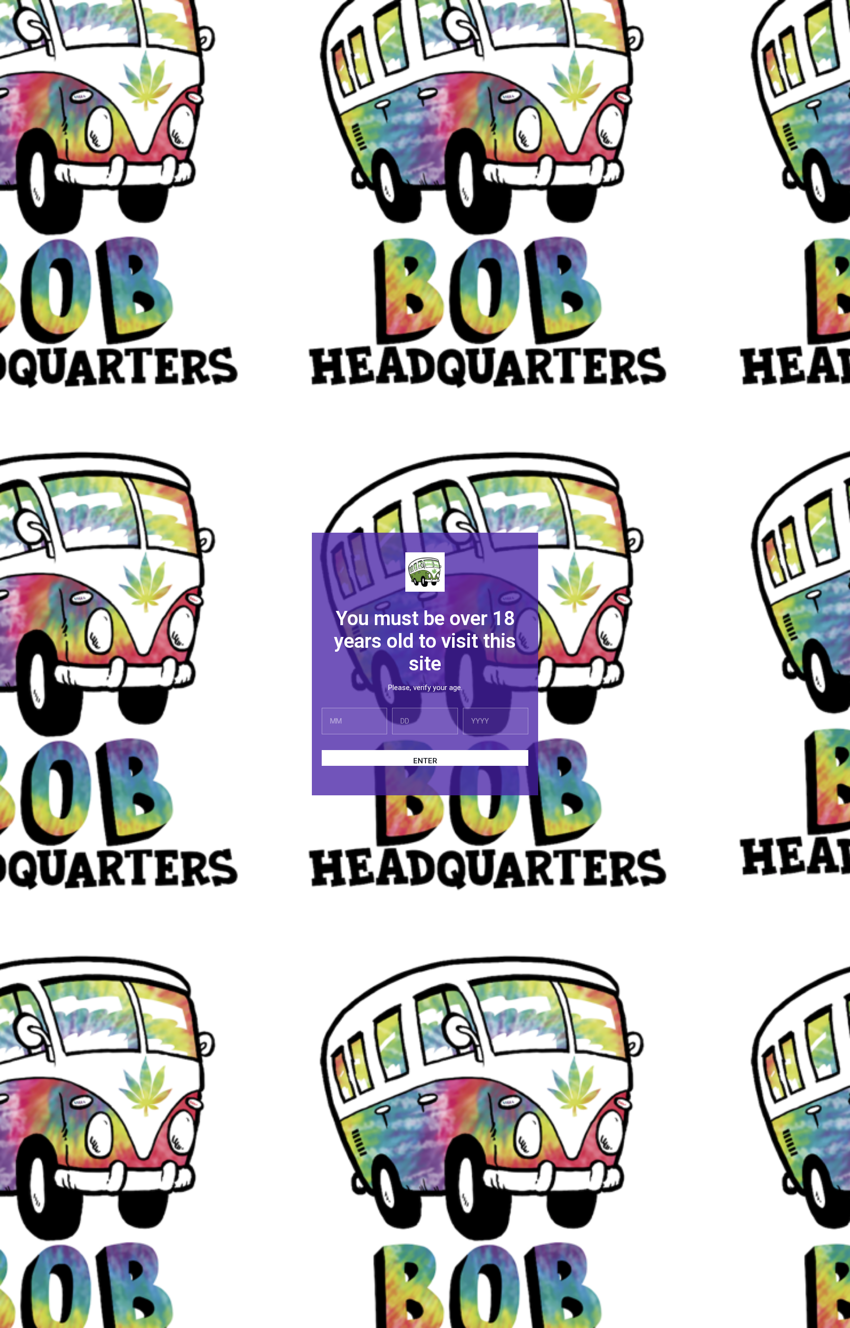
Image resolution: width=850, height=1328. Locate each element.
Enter (425, 760)
